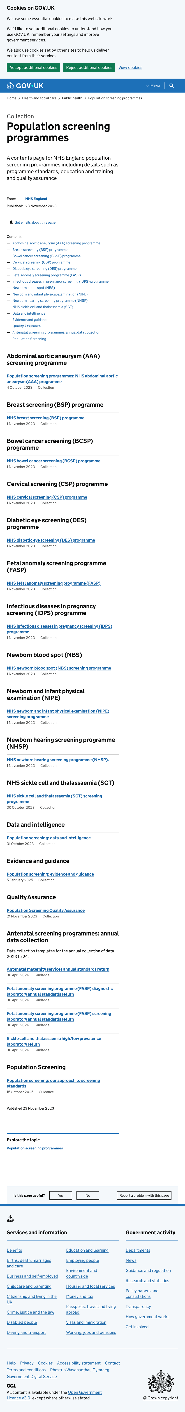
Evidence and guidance (30, 320)
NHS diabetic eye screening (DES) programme (51, 540)
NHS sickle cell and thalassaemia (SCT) (42, 307)
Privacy (27, 1363)
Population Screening (29, 339)
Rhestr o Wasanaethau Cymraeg (79, 1369)
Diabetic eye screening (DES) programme (44, 268)
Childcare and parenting (29, 1286)
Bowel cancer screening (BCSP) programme (46, 256)
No (92, 1195)
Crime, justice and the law (30, 1312)
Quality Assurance (26, 326)
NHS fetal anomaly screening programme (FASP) (54, 583)
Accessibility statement (79, 1363)
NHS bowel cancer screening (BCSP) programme (53, 460)
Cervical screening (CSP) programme (41, 262)
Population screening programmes (115, 98)
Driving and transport (26, 1332)
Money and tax (79, 1296)
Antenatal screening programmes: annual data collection (56, 332)
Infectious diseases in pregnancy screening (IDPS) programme (60, 281)
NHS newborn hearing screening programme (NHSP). (58, 759)
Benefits (14, 1250)
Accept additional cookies (33, 67)
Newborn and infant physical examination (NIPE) (50, 294)
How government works (147, 1316)
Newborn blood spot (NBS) (33, 288)
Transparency (138, 1306)
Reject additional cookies (89, 67)
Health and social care (39, 98)
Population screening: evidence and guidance (50, 874)
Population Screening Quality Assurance (46, 910)
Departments (138, 1250)
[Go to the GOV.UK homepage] (25, 86)
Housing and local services (90, 1286)
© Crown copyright (160, 1398)
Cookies (45, 1363)
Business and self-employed (32, 1276)
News (131, 1260)
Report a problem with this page (144, 1195)
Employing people (82, 1260)
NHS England (36, 199)
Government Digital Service (32, 1376)
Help (11, 1363)
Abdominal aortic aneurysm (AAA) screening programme (56, 243)
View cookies (130, 67)
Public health (72, 98)
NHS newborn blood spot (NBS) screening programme (59, 668)
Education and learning (87, 1250)
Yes (65, 1195)
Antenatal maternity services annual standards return (58, 969)
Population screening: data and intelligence (49, 837)
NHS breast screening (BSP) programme (45, 417)
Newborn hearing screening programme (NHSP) (50, 300)
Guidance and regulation (148, 1270)
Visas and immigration (86, 1322)
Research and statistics (147, 1280)
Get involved (137, 1326)
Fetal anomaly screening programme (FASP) (46, 275)
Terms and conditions (26, 1369)
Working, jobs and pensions (91, 1332)
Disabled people (22, 1322)
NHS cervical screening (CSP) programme (47, 497)
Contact (112, 1363)
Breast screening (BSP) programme (39, 249)
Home (11, 98)
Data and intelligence (28, 313)
